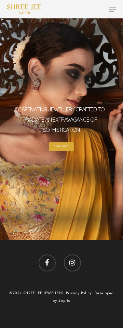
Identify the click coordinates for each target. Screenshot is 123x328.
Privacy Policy (79, 293)
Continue (61, 146)
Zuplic (64, 300)
